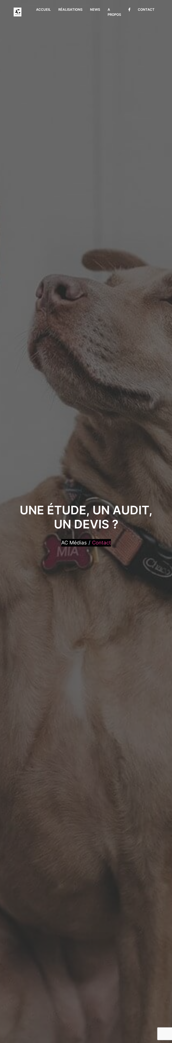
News (95, 9)
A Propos (114, 12)
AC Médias (74, 543)
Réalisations (70, 9)
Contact (146, 9)
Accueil (43, 9)
